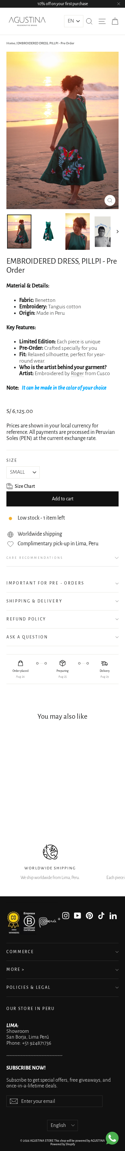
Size (12, 460)
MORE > (15, 969)
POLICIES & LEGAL (28, 987)
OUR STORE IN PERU (30, 1008)
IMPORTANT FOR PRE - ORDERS (45, 583)
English (58, 1125)
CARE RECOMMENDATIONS (34, 557)
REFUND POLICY (26, 619)
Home (10, 43)
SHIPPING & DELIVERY (34, 601)
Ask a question (27, 637)
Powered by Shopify (62, 1144)
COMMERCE (20, 952)
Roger (77, 373)
